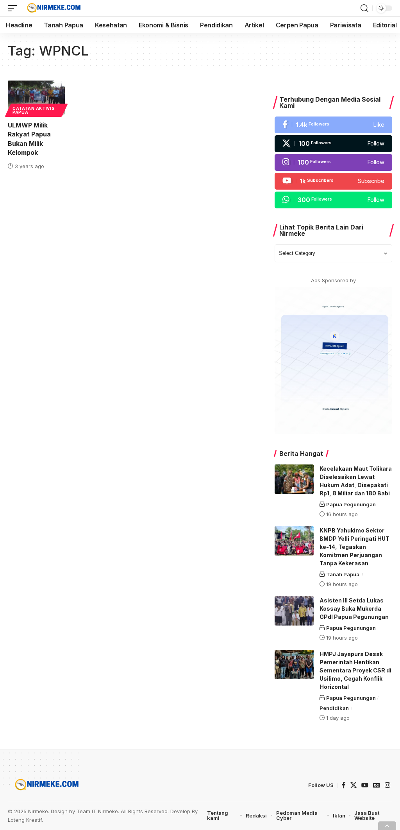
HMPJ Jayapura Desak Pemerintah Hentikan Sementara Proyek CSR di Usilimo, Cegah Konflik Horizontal (355, 670)
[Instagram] (333, 162)
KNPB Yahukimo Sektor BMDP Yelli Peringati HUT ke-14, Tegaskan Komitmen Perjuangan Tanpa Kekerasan (354, 546)
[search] (364, 8)
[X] (333, 143)
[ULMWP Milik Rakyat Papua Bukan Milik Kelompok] (36, 98)
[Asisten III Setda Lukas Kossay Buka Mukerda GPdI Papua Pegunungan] (294, 611)
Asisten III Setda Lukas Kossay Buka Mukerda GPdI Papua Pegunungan (354, 608)
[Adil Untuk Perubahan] (53, 8)
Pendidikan (334, 708)
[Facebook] (333, 125)
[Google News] (376, 785)
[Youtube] (333, 181)
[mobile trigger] (14, 8)
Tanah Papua (342, 574)
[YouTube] (364, 785)
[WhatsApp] (333, 200)
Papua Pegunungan (351, 504)
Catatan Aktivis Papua (33, 110)
